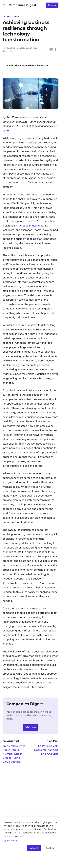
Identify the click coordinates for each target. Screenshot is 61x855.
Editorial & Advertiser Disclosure (28, 65)
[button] (4, 5)
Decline (50, 848)
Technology (11, 16)
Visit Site (30, 727)
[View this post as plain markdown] (51, 49)
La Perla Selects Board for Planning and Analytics (46, 749)
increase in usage (29, 225)
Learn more (10, 840)
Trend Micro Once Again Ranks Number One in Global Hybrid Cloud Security (14, 753)
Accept (34, 848)
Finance (52, 5)
